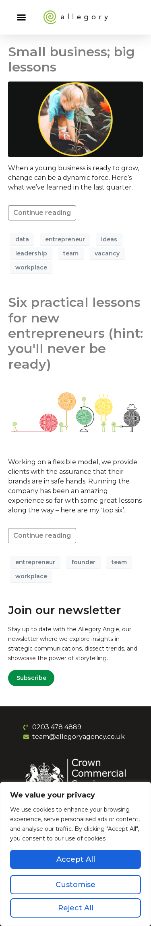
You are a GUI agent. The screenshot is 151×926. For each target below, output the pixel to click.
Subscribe (31, 678)
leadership (31, 253)
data (22, 239)
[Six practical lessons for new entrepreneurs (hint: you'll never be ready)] (75, 414)
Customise (75, 884)
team (71, 253)
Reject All (75, 908)
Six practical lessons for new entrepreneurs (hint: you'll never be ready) (75, 333)
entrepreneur (65, 239)
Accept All (75, 859)
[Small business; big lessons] (75, 118)
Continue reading (42, 212)
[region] (75, 854)
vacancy (107, 253)
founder (83, 562)
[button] (21, 17)
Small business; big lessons (71, 59)
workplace (31, 267)
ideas (109, 239)
